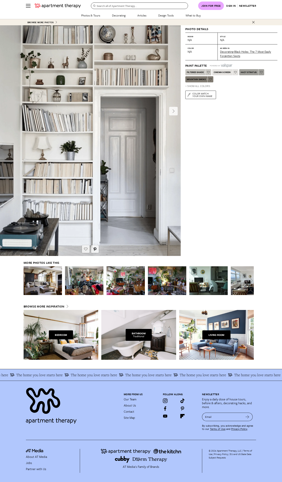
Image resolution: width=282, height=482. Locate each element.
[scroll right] (251, 280)
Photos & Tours (90, 15)
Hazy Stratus (249, 72)
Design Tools (166, 15)
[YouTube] (165, 416)
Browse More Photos (40, 22)
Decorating (118, 15)
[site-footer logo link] (34, 451)
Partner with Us (36, 469)
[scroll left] (27, 280)
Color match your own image (202, 95)
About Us (130, 405)
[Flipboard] (182, 416)
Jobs (29, 463)
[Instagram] (165, 400)
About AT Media (36, 456)
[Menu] (28, 5)
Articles (141, 15)
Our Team (130, 399)
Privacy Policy (239, 429)
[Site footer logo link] (72, 404)
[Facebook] (165, 408)
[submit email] (247, 417)
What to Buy (193, 15)
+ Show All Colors (197, 86)
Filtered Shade (195, 72)
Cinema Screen (222, 72)
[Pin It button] (95, 249)
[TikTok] (182, 400)
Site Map (129, 417)
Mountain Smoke (196, 79)
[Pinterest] (182, 408)
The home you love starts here (78, 375)
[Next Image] (173, 111)
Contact (129, 411)
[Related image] (43, 280)
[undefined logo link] (58, 5)
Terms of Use (217, 429)
